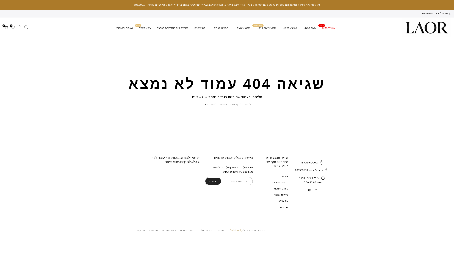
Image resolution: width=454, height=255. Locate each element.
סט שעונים (200, 28)
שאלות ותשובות (125, 28)
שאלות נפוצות (281, 194)
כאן (206, 104)
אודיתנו (284, 176)
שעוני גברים (290, 28)
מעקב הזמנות (281, 188)
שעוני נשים (310, 28)
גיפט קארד (143, 27)
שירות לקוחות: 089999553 (435, 13)
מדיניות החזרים (280, 182)
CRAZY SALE (329, 27)
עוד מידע (283, 201)
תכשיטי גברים (221, 28)
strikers (312, 158)
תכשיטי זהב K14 (265, 27)
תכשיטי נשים (243, 28)
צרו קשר (283, 207)
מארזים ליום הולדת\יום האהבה (172, 28)
